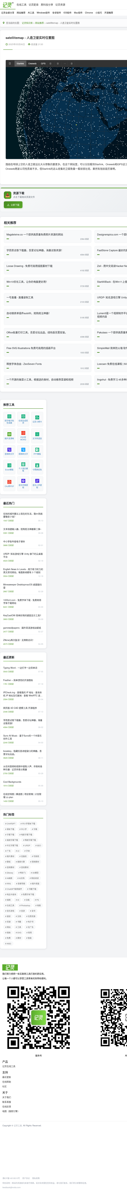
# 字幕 (34, 829)
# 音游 (22, 910)
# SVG (18, 932)
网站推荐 (21, 12)
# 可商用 (35, 856)
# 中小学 (23, 829)
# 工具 (18, 927)
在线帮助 (6, 1081)
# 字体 (27, 850)
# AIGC (8, 943)
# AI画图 (8, 878)
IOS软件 (68, 12)
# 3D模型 (35, 872)
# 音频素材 (9, 867)
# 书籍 (18, 921)
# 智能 (29, 938)
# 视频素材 (34, 861)
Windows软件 (43, 12)
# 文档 (18, 916)
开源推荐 (108, 12)
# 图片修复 (34, 883)
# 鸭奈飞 (22, 872)
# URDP (26, 845)
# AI (17, 899)
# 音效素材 (24, 867)
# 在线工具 (9, 905)
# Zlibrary (9, 872)
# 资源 (8, 921)
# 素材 (18, 938)
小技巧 (98, 12)
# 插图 (8, 899)
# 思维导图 (20, 883)
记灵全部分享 (7, 12)
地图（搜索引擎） (11, 1111)
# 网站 (8, 927)
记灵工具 (18, 1125)
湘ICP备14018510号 (11, 1178)
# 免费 (8, 938)
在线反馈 (6, 1106)
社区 (4, 1086)
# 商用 (29, 932)
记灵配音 (34, 4)
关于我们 (6, 1097)
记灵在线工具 (8, 1066)
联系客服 (6, 1101)
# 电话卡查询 (10, 894)
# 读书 (32, 910)
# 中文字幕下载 (11, 845)
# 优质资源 (30, 916)
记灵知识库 (27, 22)
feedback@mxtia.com (11, 1187)
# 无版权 (23, 856)
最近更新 (6, 1077)
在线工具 (21, 4)
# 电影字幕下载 (26, 834)
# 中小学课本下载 (28, 823)
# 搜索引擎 (20, 861)
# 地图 (38, 905)
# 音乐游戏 (9, 910)
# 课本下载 (9, 829)
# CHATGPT (10, 823)
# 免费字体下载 (27, 894)
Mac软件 (78, 12)
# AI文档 (21, 878)
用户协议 (26, 1178)
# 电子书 (29, 921)
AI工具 (31, 12)
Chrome (89, 12)
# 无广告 (29, 927)
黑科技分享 (47, 4)
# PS (37, 899)
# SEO (38, 845)
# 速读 (8, 916)
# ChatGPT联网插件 (13, 889)
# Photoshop (25, 905)
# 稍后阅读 (34, 878)
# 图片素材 (9, 856)
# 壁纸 (8, 861)
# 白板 (27, 899)
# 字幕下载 (9, 834)
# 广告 (8, 850)
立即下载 (15, 204)
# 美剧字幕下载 (11, 840)
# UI (17, 850)
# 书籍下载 (31, 889)
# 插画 (8, 932)
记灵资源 (60, 4)
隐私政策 (36, 1178)
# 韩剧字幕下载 (29, 840)
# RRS (8, 883)
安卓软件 (56, 12)
